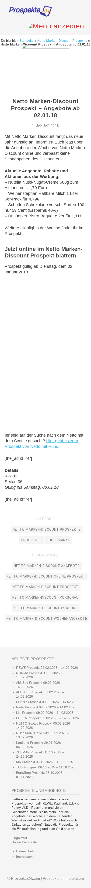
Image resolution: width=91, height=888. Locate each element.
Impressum (24, 856)
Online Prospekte (24, 842)
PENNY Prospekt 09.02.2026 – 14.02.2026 (47, 702)
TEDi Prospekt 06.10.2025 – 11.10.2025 (45, 767)
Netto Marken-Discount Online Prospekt (46, 576)
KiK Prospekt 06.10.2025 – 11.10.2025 (44, 762)
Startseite (27, 40)
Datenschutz (25, 851)
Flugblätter (19, 838)
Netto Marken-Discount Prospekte (62, 40)
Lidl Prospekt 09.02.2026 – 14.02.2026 (45, 712)
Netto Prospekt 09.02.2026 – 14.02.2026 (46, 707)
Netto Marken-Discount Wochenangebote (47, 618)
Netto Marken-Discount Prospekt (46, 587)
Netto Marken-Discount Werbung (46, 608)
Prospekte (31, 540)
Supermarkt (58, 540)
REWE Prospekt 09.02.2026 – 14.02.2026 (47, 667)
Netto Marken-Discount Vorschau (45, 597)
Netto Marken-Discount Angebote (47, 566)
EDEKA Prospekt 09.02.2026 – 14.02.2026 (47, 718)
